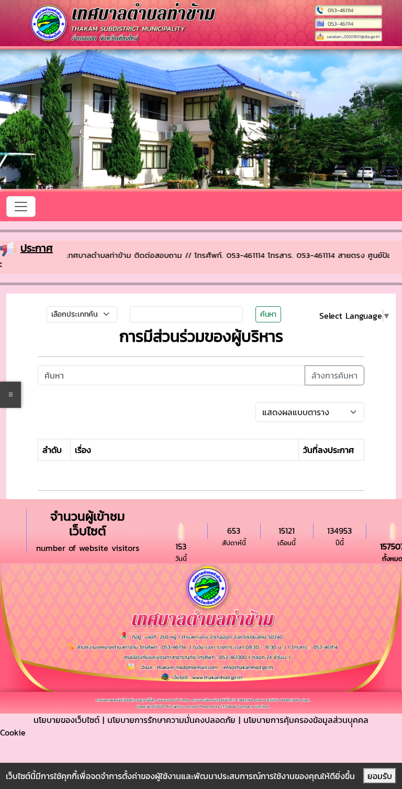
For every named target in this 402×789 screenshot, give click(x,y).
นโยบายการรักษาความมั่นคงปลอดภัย (171, 720)
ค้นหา (268, 314)
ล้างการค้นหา (334, 375)
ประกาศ (36, 248)
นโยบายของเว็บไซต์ (66, 720)
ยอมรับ (379, 776)
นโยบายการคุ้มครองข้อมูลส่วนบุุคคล (305, 720)
